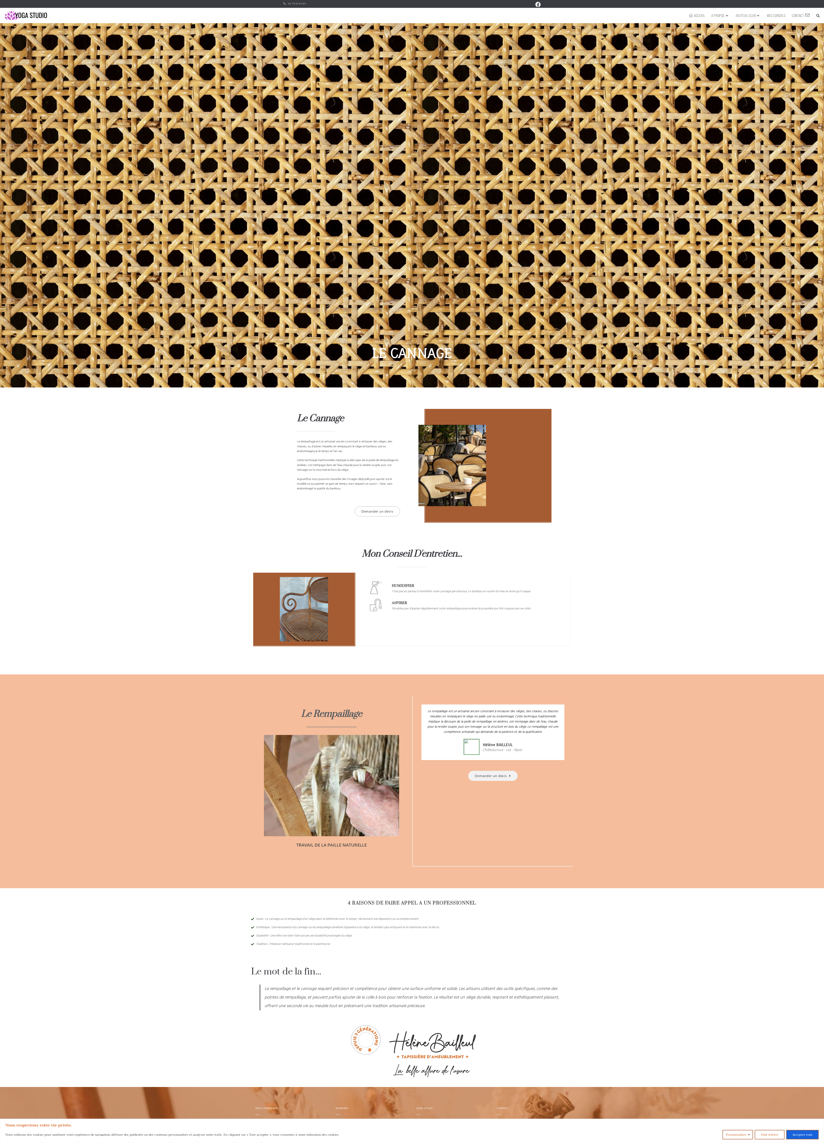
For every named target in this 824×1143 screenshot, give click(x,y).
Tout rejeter (769, 1134)
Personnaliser (736, 1134)
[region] (412, 1131)
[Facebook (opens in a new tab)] (537, 4)
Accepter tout (802, 1134)
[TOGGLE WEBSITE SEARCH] (818, 15)
